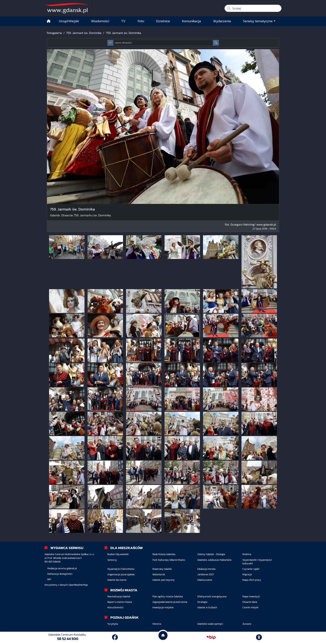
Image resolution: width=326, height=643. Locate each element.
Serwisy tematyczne (258, 21)
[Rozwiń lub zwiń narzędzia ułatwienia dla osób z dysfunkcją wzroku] (259, 637)
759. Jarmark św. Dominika (83, 33)
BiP (49, 579)
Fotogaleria (54, 33)
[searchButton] (216, 43)
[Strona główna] (49, 21)
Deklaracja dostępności (59, 574)
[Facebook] (115, 637)
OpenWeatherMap (78, 585)
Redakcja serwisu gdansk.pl (62, 568)
